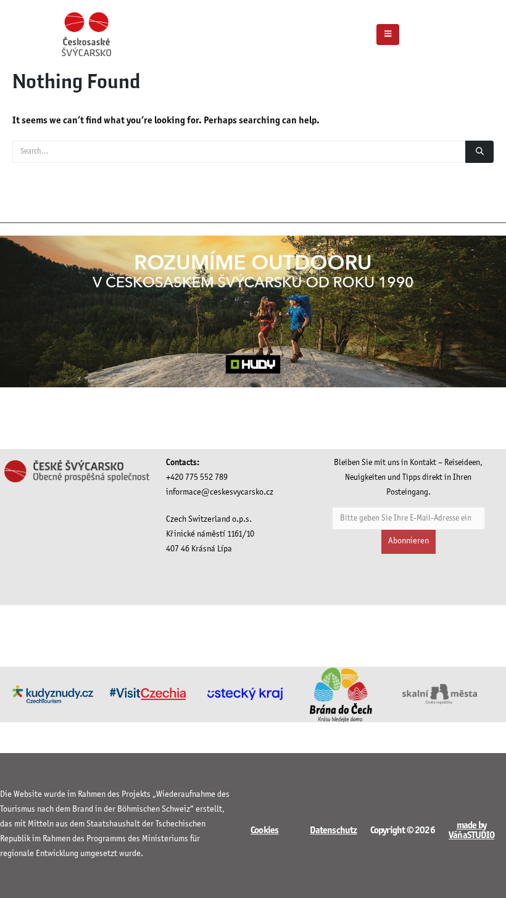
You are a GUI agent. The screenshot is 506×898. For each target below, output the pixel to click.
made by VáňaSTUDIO (471, 830)
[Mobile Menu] (387, 34)
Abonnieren (408, 541)
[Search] (479, 152)
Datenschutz (333, 830)
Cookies (264, 830)
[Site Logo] (86, 34)
